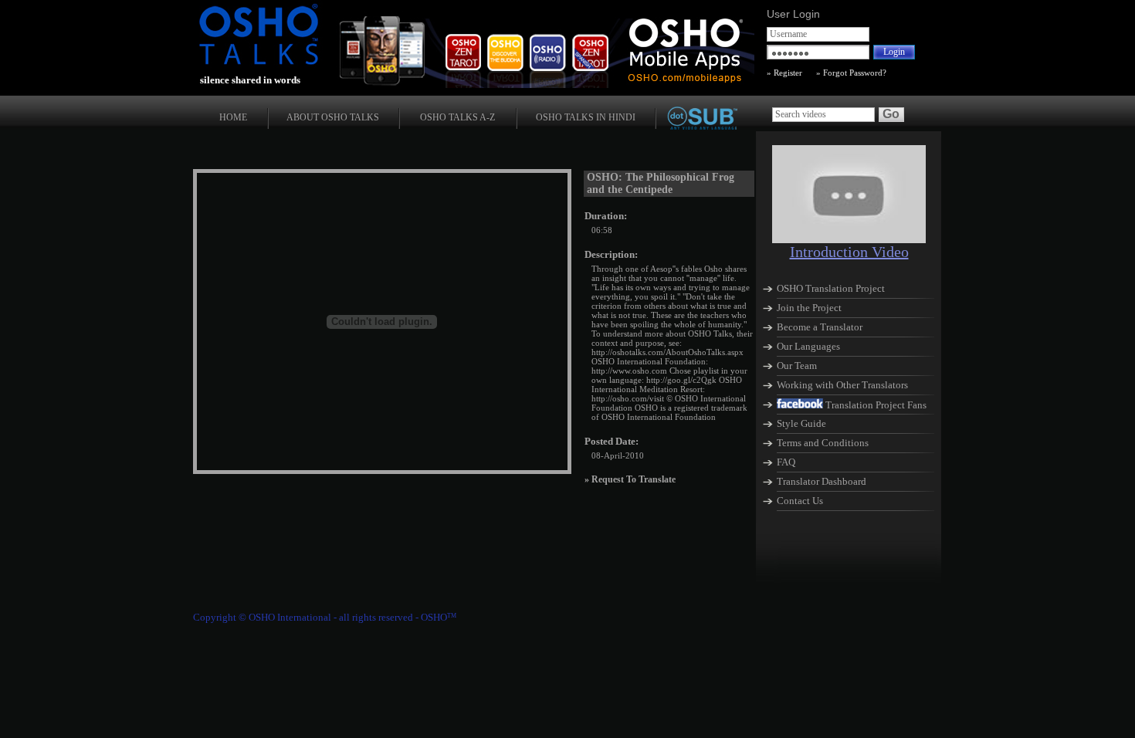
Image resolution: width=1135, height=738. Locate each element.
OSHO (438, 617)
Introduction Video (849, 251)
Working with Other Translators (842, 385)
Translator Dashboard (821, 481)
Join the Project (809, 307)
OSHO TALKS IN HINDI (585, 117)
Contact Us (800, 500)
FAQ (786, 462)
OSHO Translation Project (831, 288)
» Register (784, 72)
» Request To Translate (630, 479)
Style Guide (801, 423)
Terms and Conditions (823, 443)
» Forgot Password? (850, 72)
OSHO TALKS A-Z (457, 117)
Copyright (214, 617)
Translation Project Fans (876, 405)
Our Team (797, 365)
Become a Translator (819, 327)
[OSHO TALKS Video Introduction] (849, 238)
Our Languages (808, 346)
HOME (233, 117)
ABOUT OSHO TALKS (332, 117)
